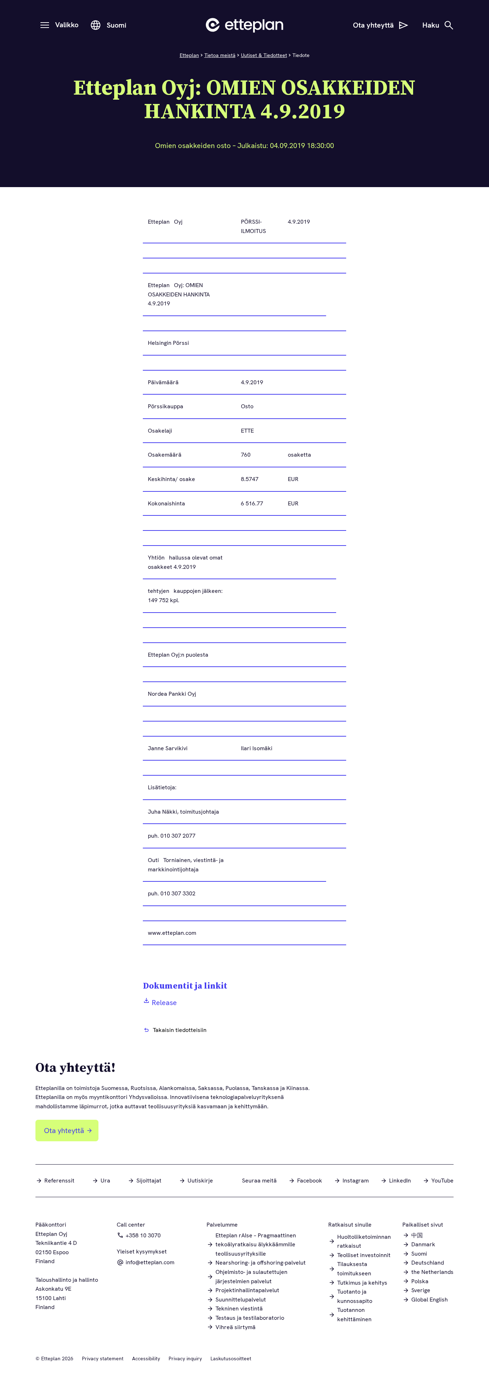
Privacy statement (103, 1358)
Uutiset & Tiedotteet (264, 55)
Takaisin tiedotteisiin (180, 1030)
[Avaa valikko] (44, 25)
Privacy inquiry (185, 1358)
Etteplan (189, 55)
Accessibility (146, 1358)
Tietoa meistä (220, 55)
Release (164, 1002)
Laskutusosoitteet (230, 1358)
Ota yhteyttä (64, 1130)
